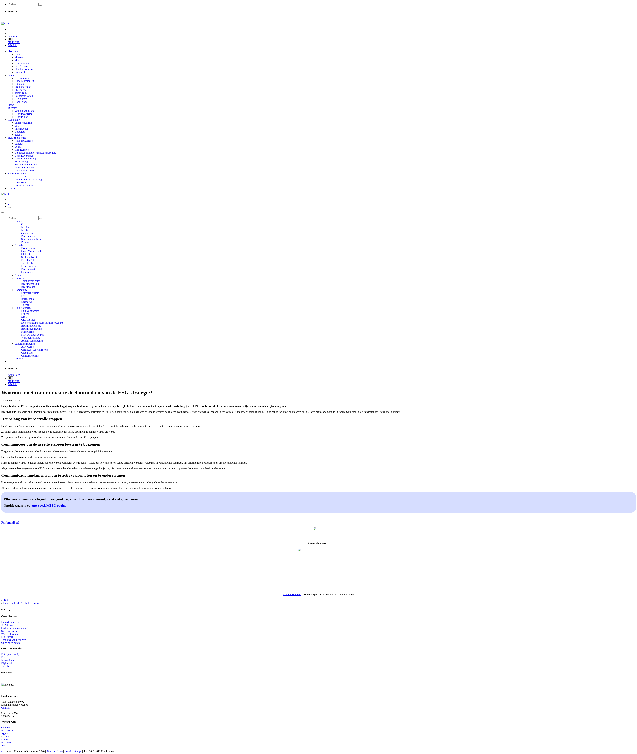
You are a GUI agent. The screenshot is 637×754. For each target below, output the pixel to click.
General (54, 751)
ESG (22, 603)
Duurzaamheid (11, 603)
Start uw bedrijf (9, 631)
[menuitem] (10, 42)
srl (17, 522)
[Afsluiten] (2, 212)
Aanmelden (14, 36)
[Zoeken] (40, 5)
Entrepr (10, 654)
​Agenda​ (5, 733)
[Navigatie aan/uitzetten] (9, 207)
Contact (5, 707)
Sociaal (36, 603)
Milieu (28, 603)
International (7, 660)
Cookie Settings (72, 751)
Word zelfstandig (10, 634)
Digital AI (6, 663)
